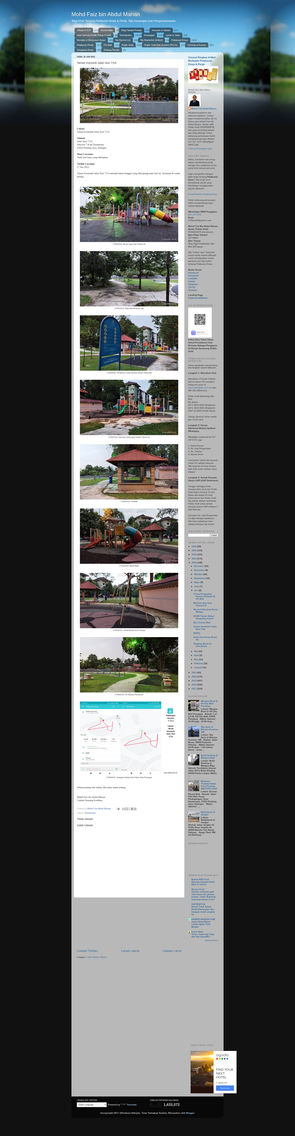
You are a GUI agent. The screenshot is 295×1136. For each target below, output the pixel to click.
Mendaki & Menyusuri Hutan (91, 40)
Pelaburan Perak (85, 45)
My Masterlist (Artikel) (151, 40)
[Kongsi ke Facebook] (132, 808)
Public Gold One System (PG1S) (160, 45)
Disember (199, 566)
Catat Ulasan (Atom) (96, 957)
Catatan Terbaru (87, 950)
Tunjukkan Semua (211, 940)
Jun (196, 590)
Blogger (190, 1113)
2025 (194, 550)
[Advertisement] (129, 923)
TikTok (191, 287)
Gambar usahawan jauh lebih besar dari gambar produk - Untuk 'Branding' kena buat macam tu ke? (203, 896)
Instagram (193, 275)
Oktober (198, 574)
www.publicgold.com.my (199, 388)
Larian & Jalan (173, 35)
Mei (196, 651)
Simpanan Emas (85, 50)
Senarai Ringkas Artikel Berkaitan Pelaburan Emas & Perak (201, 60)
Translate (132, 1105)
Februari (198, 663)
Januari (198, 667)
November (199, 570)
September (200, 578)
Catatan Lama (172, 950)
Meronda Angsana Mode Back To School (202, 883)
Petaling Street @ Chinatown (202, 645)
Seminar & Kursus (196, 45)
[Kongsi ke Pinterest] (135, 808)
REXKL (197, 633)
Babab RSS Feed (200, 879)
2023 (194, 558)
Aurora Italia (107, 30)
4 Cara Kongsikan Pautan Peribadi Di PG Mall (204, 596)
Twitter (191, 281)
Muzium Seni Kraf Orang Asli (202, 604)
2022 (194, 562)
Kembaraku (126, 35)
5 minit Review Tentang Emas (202, 194)
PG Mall (108, 45)
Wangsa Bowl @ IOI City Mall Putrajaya (209, 703)
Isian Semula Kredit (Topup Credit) (94, 35)
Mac (196, 659)
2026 (194, 546)
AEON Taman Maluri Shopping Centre (203, 617)
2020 (194, 677)
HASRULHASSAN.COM (203, 919)
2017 (194, 689)
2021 (194, 672)
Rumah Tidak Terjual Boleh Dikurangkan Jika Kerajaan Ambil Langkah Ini (203, 911)
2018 (194, 685)
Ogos (197, 582)
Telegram (193, 284)
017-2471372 (194, 215)
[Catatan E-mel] (118, 808)
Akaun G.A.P (84, 30)
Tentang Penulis (111, 50)
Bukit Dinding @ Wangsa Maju (209, 756)
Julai (197, 586)
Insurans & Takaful (161, 30)
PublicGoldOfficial (197, 298)
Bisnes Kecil (198, 889)
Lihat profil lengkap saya (200, 148)
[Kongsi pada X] (129, 808)
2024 (194, 554)
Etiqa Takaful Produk (131, 30)
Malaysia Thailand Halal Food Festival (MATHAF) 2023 (209, 785)
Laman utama (130, 950)
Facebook (193, 273)
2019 (194, 681)
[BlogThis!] (126, 808)
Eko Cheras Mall (201, 622)
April (197, 655)
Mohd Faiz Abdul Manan (204, 108)
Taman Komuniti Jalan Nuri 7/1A (205, 627)
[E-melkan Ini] (123, 808)
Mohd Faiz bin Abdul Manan (105, 14)
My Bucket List (122, 40)
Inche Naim (197, 932)
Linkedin (192, 278)
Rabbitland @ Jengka (208, 813)
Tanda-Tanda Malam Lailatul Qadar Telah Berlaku (200, 924)
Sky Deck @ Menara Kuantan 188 (209, 729)
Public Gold (127, 45)
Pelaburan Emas (179, 40)
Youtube (192, 290)
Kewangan (149, 35)
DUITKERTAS (198, 904)
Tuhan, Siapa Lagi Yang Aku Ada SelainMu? (202, 935)
